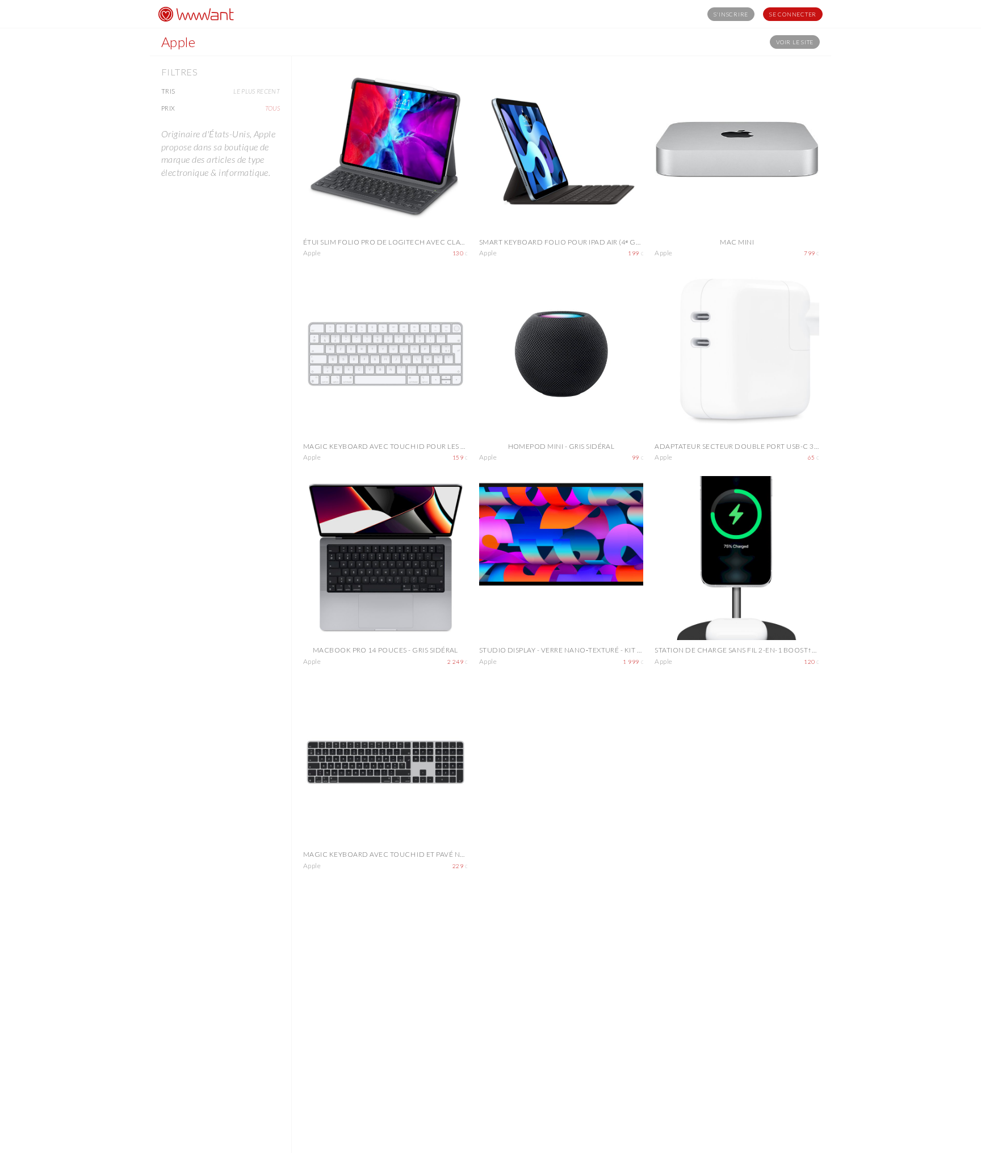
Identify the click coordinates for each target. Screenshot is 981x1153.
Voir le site (795, 42)
